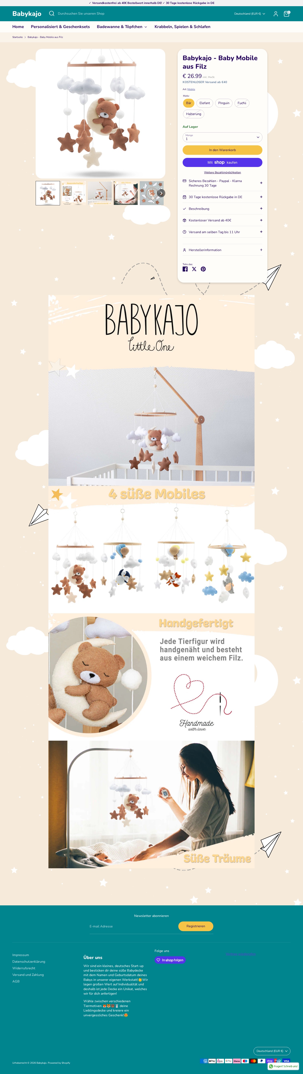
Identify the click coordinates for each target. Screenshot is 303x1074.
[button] (48, 193)
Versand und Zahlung (28, 975)
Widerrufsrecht (23, 968)
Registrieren (196, 926)
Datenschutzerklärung (28, 961)
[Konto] (276, 14)
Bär (188, 103)
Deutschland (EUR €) (247, 14)
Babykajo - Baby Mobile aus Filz (45, 37)
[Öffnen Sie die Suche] (52, 13)
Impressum (20, 955)
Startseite (17, 37)
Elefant (205, 103)
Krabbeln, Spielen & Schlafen (182, 26)
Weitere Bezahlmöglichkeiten (222, 172)
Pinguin (223, 103)
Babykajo (26, 13)
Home (18, 26)
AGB (16, 981)
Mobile (191, 89)
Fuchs (242, 103)
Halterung (193, 114)
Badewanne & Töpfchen (120, 26)
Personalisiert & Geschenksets (60, 26)
